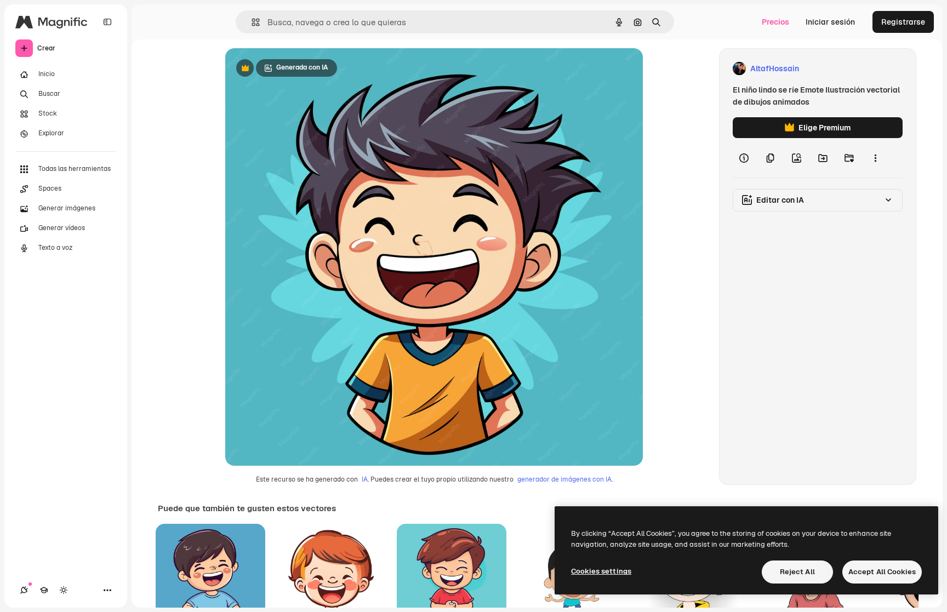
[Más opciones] (875, 158)
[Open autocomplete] (251, 22)
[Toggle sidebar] (107, 22)
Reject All (797, 571)
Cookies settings (601, 571)
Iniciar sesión (830, 22)
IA (365, 479)
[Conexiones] (24, 590)
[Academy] (44, 590)
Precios (775, 22)
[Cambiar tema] (63, 590)
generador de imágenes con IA (564, 479)
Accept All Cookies (882, 571)
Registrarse (903, 22)
